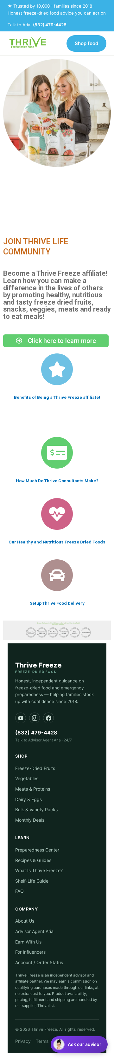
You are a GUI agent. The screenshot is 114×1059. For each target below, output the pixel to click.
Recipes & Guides (33, 860)
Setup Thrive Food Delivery (57, 603)
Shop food (86, 43)
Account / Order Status (39, 962)
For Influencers (30, 952)
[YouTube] (20, 718)
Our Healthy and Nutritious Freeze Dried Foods (57, 541)
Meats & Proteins (32, 789)
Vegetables (26, 778)
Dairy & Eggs (28, 799)
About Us (24, 921)
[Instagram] (34, 718)
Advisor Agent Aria (34, 931)
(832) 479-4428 (49, 24)
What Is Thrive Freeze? (39, 870)
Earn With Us (28, 941)
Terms (42, 1041)
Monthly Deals (29, 820)
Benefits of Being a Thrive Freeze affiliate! (57, 397)
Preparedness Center (37, 849)
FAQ (19, 891)
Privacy (23, 1041)
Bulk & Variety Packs (36, 809)
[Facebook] (48, 718)
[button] (79, 1044)
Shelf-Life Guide (31, 881)
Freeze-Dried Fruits (35, 768)
